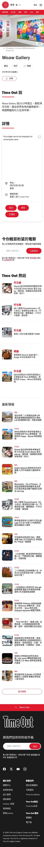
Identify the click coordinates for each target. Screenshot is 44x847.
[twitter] (11, 769)
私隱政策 (7, 260)
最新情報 (5, 12)
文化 (31, 12)
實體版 (29, 818)
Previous (3, 30)
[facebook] (4, 769)
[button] (39, 137)
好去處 (13, 12)
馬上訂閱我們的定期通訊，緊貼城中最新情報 (21, 244)
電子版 (29, 823)
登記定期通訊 (32, 786)
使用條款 (33, 258)
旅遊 (37, 12)
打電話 (12, 215)
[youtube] (18, 769)
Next (40, 30)
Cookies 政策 (8, 804)
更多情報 (22, 692)
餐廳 (19, 12)
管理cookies (8, 813)
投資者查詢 (8, 790)
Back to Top (24, 708)
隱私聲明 (7, 799)
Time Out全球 (31, 806)
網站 (23, 208)
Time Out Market (33, 795)
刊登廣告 (30, 790)
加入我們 (7, 795)
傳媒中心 (7, 786)
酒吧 (25, 12)
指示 (11, 208)
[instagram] (24, 769)
